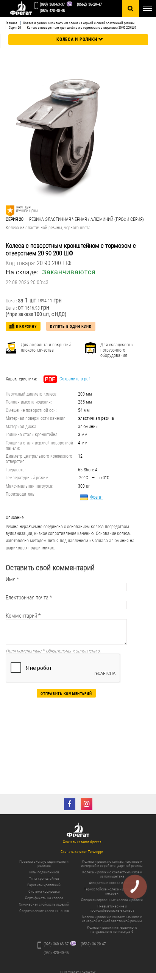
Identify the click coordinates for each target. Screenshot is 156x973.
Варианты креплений (44, 885)
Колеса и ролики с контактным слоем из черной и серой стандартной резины (112, 863)
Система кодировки (44, 891)
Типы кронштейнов (44, 878)
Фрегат (96, 497)
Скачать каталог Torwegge (82, 851)
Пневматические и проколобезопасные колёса (112, 908)
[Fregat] (21, 8)
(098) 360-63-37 (52, 4)
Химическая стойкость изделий (44, 904)
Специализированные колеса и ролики (112, 900)
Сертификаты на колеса (44, 898)
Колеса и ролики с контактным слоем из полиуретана (112, 874)
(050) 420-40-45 (52, 11)
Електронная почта (29, 597)
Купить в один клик (71, 326)
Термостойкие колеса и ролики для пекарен (112, 891)
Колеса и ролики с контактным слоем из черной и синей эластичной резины (78, 23)
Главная (11, 23)
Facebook (70, 804)
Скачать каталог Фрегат (82, 842)
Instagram (86, 804)
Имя (12, 579)
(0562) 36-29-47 (89, 4)
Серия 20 (15, 28)
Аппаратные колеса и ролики (112, 883)
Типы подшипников (44, 872)
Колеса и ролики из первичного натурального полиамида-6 (112, 929)
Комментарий (23, 615)
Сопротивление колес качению (44, 911)
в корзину (26, 326)
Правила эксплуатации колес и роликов (44, 863)
